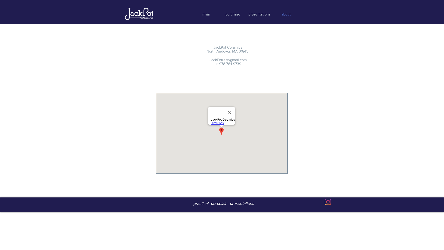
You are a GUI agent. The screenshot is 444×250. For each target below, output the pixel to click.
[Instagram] (328, 202)
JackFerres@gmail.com (228, 60)
